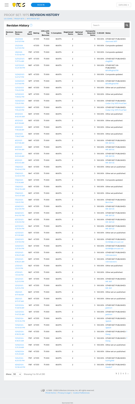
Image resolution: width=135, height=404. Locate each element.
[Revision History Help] (31, 25)
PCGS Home (50, 393)
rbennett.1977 (111, 41)
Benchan (109, 202)
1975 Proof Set (33, 19)
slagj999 (108, 61)
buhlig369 (109, 360)
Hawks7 (108, 367)
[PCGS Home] (20, 5)
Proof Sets (19, 19)
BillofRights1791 (112, 70)
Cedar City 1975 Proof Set (115, 103)
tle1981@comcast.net (114, 242)
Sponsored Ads (67, 403)
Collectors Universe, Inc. (68, 390)
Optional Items (79, 33)
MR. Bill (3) (109, 209)
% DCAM (100, 33)
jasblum (108, 308)
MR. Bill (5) (109, 156)
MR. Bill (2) (109, 222)
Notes (108, 33)
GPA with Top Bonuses (45, 33)
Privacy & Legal (64, 393)
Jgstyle (108, 321)
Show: (9, 374)
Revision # (9, 33)
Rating (36, 33)
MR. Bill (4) (109, 143)
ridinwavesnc (111, 255)
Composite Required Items (90, 33)
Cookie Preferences (81, 393)
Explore (124, 5)
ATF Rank (29, 33)
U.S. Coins (8, 19)
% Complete (56, 33)
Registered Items (68, 33)
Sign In (40, 5)
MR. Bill (108, 281)
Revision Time (18, 33)
